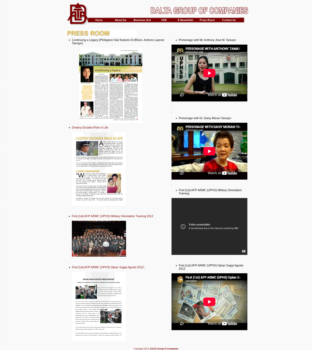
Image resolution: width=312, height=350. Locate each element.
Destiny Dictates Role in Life (90, 127)
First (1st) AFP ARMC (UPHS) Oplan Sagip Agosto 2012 (108, 267)
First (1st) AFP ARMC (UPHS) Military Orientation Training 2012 (112, 216)
